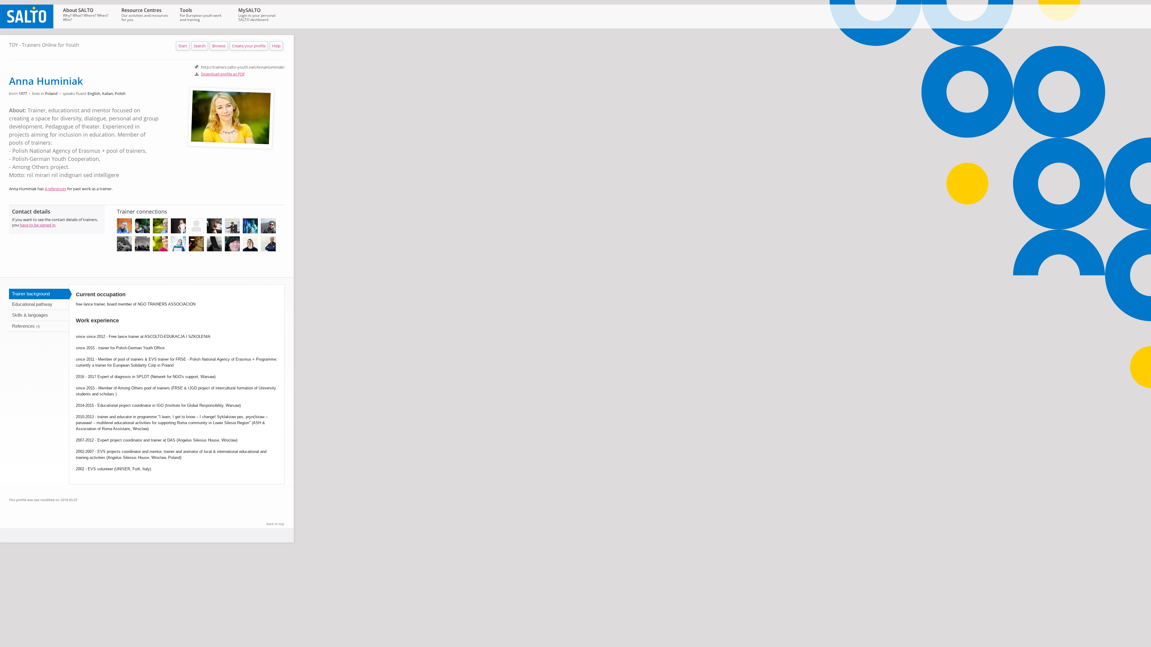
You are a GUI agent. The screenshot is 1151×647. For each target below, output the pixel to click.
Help (276, 46)
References (26, 326)
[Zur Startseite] (26, 27)
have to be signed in (37, 225)
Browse (218, 46)
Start (182, 46)
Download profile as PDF (223, 74)
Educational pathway (32, 304)
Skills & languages (30, 315)
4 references (55, 188)
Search (200, 46)
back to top (275, 523)
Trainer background (31, 293)
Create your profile (249, 46)
